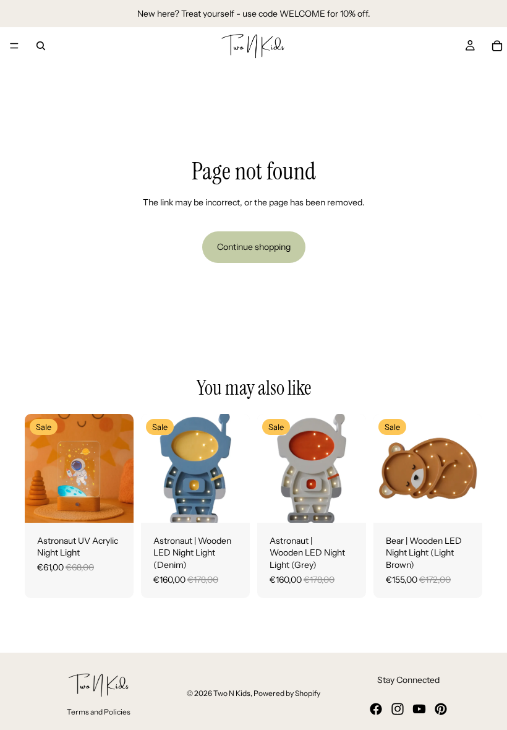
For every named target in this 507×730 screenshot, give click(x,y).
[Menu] (14, 46)
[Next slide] (236, 468)
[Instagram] (397, 709)
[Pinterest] (440, 709)
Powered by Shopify (287, 693)
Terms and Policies (98, 712)
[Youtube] (419, 709)
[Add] (114, 503)
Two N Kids (231, 693)
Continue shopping (254, 246)
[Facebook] (376, 709)
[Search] (40, 45)
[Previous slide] (154, 468)
